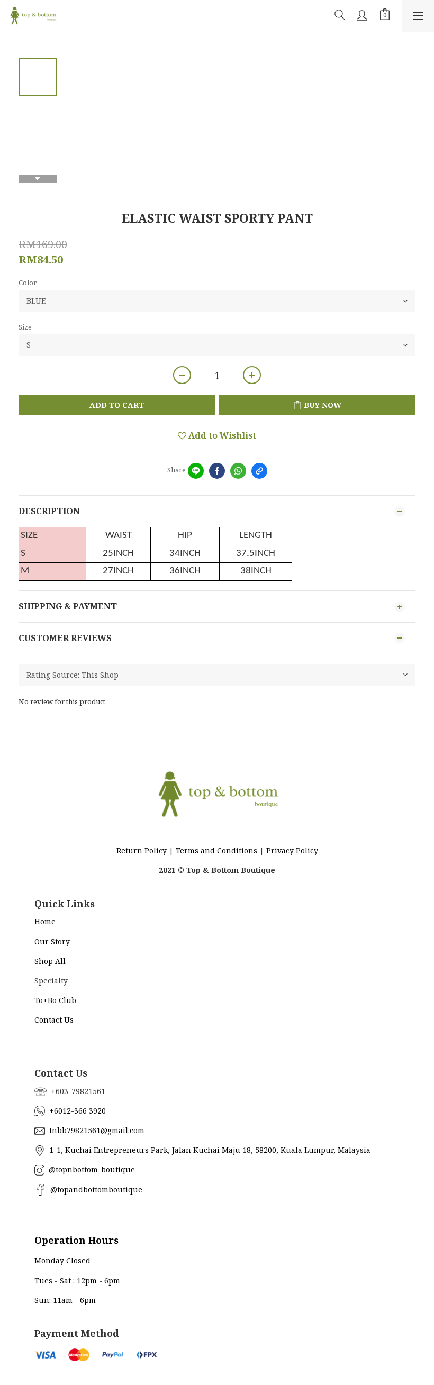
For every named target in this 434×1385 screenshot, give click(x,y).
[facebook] (217, 471)
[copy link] (259, 471)
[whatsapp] (238, 471)
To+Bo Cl (50, 1000)
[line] (196, 471)
